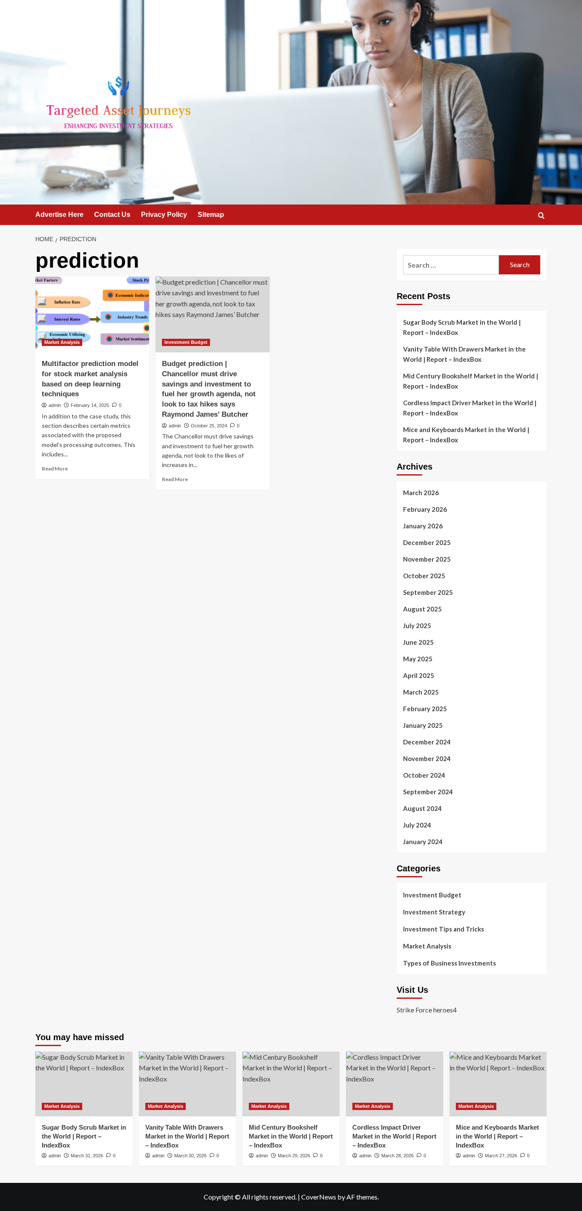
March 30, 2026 (190, 1155)
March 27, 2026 (501, 1155)
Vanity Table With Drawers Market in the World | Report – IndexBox (464, 354)
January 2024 (423, 841)
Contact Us (112, 214)
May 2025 (417, 659)
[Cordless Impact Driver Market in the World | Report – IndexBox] (394, 1084)
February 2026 (425, 509)
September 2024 (428, 792)
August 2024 (422, 808)
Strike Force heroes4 (427, 1010)
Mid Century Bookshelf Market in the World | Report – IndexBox (470, 381)
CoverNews (318, 1197)
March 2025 (421, 692)
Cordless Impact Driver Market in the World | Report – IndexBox (469, 408)
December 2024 (427, 742)
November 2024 (427, 758)
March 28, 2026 (397, 1155)
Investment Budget (185, 342)
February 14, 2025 (90, 405)
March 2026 (421, 492)
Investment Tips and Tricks (443, 929)
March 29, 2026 (294, 1155)
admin (55, 405)
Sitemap (211, 214)
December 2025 (427, 542)
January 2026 (423, 526)
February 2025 (425, 708)
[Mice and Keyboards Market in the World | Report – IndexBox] (498, 1084)
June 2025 (418, 642)
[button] (541, 215)
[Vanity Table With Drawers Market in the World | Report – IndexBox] (187, 1084)
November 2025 (427, 559)
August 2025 (422, 609)
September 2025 (428, 592)
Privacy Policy (164, 214)
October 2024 (424, 775)
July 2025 (417, 625)
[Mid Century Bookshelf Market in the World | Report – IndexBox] (291, 1084)
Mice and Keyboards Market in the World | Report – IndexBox (466, 435)
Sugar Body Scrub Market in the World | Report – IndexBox (462, 327)
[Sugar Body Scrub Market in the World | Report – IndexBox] (84, 1084)
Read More (55, 468)
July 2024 (417, 825)
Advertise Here (59, 214)
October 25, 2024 (209, 425)
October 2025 (424, 576)
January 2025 (423, 725)
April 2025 (418, 675)
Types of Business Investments (449, 963)
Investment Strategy (434, 912)
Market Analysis (62, 342)
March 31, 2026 (87, 1155)
